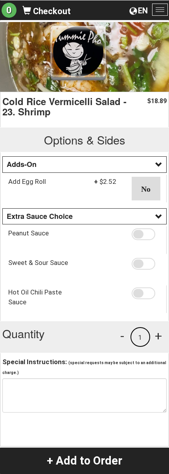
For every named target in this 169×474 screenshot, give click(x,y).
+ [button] (158, 335)
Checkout (51, 11)
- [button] (122, 335)
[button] (146, 188)
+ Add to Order (84, 460)
